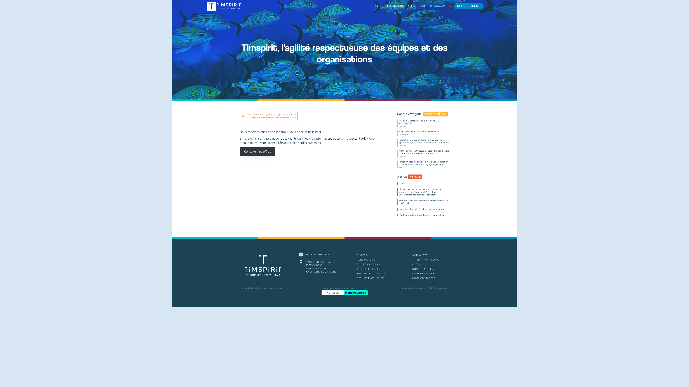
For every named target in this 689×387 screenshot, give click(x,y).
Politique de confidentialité (412, 288)
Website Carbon (355, 292)
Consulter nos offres (257, 152)
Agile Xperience (368, 269)
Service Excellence (370, 278)
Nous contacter (423, 278)
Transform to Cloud (371, 273)
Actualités (430, 6)
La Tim (416, 264)
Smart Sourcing (368, 264)
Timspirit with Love (425, 259)
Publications (366, 259)
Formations (396, 6)
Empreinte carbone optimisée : (339, 288)
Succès (413, 6)
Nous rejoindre (468, 6)
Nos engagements (424, 269)
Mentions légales (438, 288)
